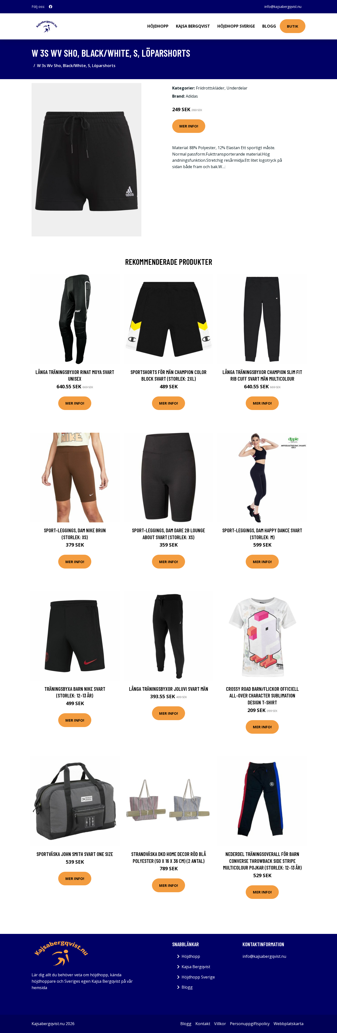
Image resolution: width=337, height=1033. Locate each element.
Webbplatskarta (288, 1023)
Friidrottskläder (210, 88)
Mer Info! (188, 126)
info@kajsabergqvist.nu (282, 6)
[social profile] (50, 6)
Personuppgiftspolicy (250, 1023)
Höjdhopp (157, 26)
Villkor (220, 1023)
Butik (292, 26)
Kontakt (202, 1023)
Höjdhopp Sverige (236, 26)
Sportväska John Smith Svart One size (75, 854)
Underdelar (236, 88)
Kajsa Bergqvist (193, 26)
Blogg (269, 26)
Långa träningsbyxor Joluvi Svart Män (168, 689)
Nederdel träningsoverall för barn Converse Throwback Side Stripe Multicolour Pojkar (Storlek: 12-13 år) (262, 861)
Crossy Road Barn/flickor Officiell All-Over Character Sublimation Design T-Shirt (262, 695)
